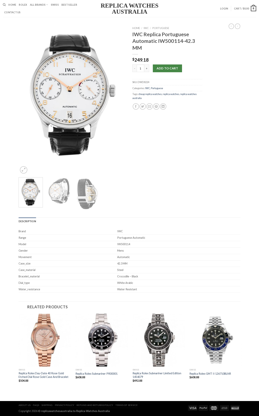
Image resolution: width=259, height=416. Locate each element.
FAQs (36, 405)
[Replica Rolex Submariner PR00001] (101, 340)
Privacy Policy (64, 405)
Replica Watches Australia (130, 8)
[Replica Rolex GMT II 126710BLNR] (215, 340)
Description (27, 221)
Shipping (47, 405)
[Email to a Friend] (149, 106)
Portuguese (160, 28)
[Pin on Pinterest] (156, 106)
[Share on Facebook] (136, 106)
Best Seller (69, 4)
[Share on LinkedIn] (163, 106)
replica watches (171, 94)
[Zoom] (23, 170)
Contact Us (12, 12)
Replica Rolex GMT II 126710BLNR (210, 373)
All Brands (38, 4)
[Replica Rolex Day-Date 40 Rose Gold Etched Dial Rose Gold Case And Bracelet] (45, 340)
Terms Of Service (126, 405)
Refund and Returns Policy (95, 405)
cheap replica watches (150, 94)
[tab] (27, 221)
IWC (146, 28)
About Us (25, 405)
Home (12, 4)
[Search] (4, 4)
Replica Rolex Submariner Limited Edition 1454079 (157, 375)
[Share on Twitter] (143, 106)
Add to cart (167, 68)
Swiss (55, 4)
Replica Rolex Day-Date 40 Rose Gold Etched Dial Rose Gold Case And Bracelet (43, 375)
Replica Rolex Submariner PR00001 (96, 373)
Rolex (23, 4)
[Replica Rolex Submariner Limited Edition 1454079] (159, 340)
